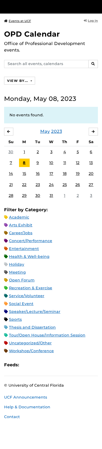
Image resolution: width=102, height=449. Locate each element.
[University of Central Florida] (41, 6)
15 (24, 173)
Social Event (21, 303)
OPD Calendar (32, 34)
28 (11, 195)
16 (38, 173)
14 (11, 173)
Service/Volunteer (26, 295)
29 (24, 195)
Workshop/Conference (31, 350)
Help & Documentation (27, 407)
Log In (93, 21)
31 (51, 195)
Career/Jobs (20, 232)
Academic (19, 217)
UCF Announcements (25, 397)
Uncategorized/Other (30, 343)
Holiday (16, 264)
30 (10, 151)
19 (78, 173)
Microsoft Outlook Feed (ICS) (35, 364)
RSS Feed (44, 364)
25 (65, 184)
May (45, 131)
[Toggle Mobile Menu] (96, 6)
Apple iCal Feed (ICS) (26, 364)
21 (11, 184)
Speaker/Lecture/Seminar (34, 311)
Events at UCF (20, 21)
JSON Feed (63, 364)
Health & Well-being (29, 256)
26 (77, 184)
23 (38, 184)
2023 (56, 131)
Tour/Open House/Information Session (47, 335)
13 (91, 162)
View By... (18, 81)
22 (24, 184)
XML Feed (53, 364)
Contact (12, 416)
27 (91, 184)
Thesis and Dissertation (32, 327)
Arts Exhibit (20, 225)
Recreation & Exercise (30, 288)
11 (64, 162)
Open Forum (22, 280)
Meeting (17, 272)
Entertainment (24, 248)
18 (65, 173)
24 (51, 184)
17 (51, 173)
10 (51, 162)
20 (91, 173)
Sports (15, 319)
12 (77, 162)
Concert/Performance (30, 240)
